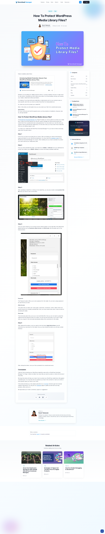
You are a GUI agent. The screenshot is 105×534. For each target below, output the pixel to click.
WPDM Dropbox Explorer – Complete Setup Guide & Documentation (78, 105)
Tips (55, 11)
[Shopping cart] (80, 2)
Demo (52, 2)
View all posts (41, 420)
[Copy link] (46, 397)
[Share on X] (36, 397)
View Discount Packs (78, 133)
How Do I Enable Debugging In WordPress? (73, 468)
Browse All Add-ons (78, 157)
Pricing (47, 2)
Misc (79, 90)
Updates (79, 95)
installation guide (55, 138)
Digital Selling (79, 87)
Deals (62, 2)
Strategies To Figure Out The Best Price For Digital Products (51, 469)
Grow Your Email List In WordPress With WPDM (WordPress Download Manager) (30, 470)
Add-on (79, 76)
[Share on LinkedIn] (43, 397)
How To (50, 11)
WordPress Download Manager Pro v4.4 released (80, 115)
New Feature (79, 78)
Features (42, 2)
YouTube (46, 383)
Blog (79, 92)
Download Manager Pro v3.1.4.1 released (79, 110)
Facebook (39, 385)
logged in (38, 434)
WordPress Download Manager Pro (28, 119)
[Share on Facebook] (39, 397)
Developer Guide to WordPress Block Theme (79, 84)
